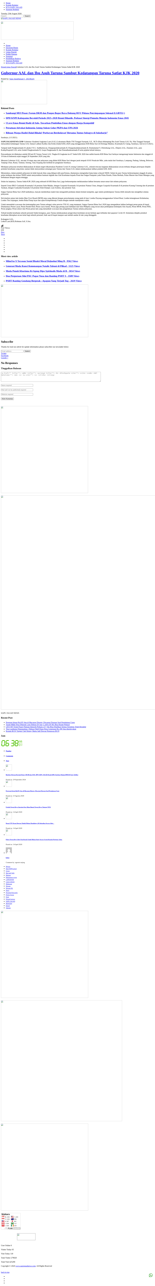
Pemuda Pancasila (12, 893)
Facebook (4, 356)
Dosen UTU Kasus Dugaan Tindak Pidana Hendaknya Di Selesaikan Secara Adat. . (30, 823)
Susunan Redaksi (12, 9)
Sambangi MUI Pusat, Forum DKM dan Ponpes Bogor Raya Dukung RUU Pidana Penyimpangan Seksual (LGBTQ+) (65, 113)
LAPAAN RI (10, 879)
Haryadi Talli (10, 873)
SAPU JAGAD (10, 901)
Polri (7, 897)
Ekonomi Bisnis (12, 48)
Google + (4, 358)
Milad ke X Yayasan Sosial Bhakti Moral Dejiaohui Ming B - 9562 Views (42, 261)
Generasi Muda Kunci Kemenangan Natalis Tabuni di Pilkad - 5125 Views (43, 266)
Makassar (9, 884)
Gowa (8, 871)
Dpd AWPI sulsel (11, 869)
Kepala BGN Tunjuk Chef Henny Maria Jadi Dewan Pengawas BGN (32, 731)
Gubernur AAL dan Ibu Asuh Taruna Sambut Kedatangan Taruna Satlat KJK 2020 (70, 73)
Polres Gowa (10, 895)
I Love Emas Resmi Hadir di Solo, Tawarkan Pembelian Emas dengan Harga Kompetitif (50, 123)
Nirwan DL (9, 888)
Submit (27, 351)
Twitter (3, 353)
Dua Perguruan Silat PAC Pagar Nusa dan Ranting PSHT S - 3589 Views (42, 276)
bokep (7, 857)
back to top (5, 1272)
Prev (2, 232)
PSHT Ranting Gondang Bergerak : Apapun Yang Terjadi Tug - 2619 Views (44, 281)
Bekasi (8, 866)
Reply (32, 79)
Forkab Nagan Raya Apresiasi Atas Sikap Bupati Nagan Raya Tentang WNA (28, 807)
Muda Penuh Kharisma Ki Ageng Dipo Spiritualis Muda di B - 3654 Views (43, 271)
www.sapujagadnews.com (26, 1266)
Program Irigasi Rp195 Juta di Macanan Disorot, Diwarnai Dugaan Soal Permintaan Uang (40, 722)
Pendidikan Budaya (13, 59)
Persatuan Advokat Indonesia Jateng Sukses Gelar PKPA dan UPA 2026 (42, 128)
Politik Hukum (11, 54)
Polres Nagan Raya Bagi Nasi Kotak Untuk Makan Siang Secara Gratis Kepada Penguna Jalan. (34, 839)
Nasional (9, 56)
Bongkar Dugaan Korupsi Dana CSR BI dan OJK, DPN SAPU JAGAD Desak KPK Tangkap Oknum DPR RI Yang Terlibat (42, 774)
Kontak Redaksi (12, 5)
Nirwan (8, 886)
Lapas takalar (10, 882)
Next (3, 234)
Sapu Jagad (13, 79)
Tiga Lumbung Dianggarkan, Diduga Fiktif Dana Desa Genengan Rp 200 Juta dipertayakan (41, 729)
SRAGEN (9, 903)
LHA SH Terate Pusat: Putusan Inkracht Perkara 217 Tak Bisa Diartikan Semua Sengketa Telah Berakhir (46, 727)
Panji (7, 890)
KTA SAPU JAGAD (14, 7)
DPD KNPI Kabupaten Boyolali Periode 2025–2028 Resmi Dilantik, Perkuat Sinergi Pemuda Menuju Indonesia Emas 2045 (67, 118)
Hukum (8, 875)
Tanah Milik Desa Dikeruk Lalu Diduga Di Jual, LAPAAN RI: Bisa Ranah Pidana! (38, 725)
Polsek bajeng (10, 899)
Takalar (8, 908)
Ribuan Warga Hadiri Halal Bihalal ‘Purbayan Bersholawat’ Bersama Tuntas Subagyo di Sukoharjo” (57, 133)
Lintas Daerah (11, 52)
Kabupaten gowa (11, 877)
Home (8, 3)
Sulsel (8, 906)
